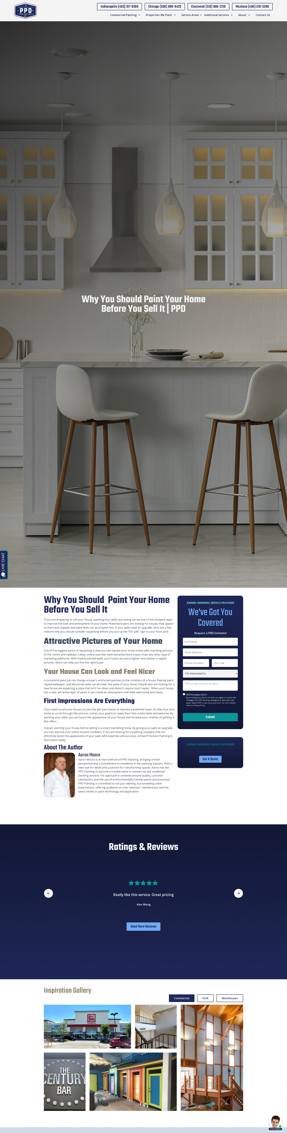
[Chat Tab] (143, 566)
